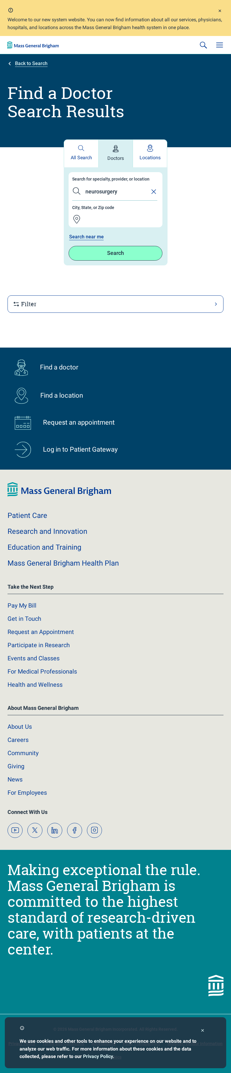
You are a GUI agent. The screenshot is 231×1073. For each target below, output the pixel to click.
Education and (44, 547)
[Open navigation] (219, 45)
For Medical (42, 671)
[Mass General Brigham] (33, 45)
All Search (81, 157)
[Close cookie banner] (202, 1031)
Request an (41, 631)
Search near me (86, 237)
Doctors (115, 158)
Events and (34, 658)
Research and (47, 531)
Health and (35, 684)
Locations (150, 157)
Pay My (22, 605)
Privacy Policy (98, 1056)
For (27, 792)
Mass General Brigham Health (63, 563)
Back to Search (31, 63)
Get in (24, 618)
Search (115, 253)
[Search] (203, 45)
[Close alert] (219, 11)
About (20, 726)
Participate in (39, 645)
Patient (27, 515)
